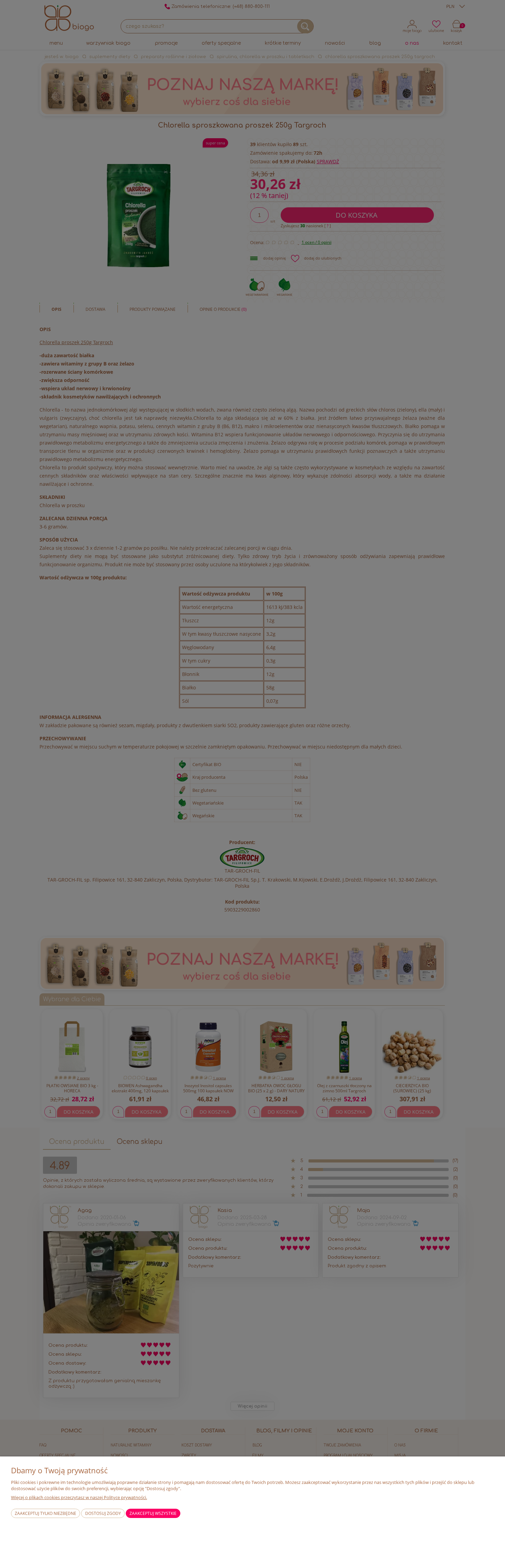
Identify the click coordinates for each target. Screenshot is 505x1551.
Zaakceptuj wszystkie (153, 1513)
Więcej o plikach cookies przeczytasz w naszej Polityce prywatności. (79, 1497)
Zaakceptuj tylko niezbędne (45, 1513)
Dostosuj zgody (103, 1513)
